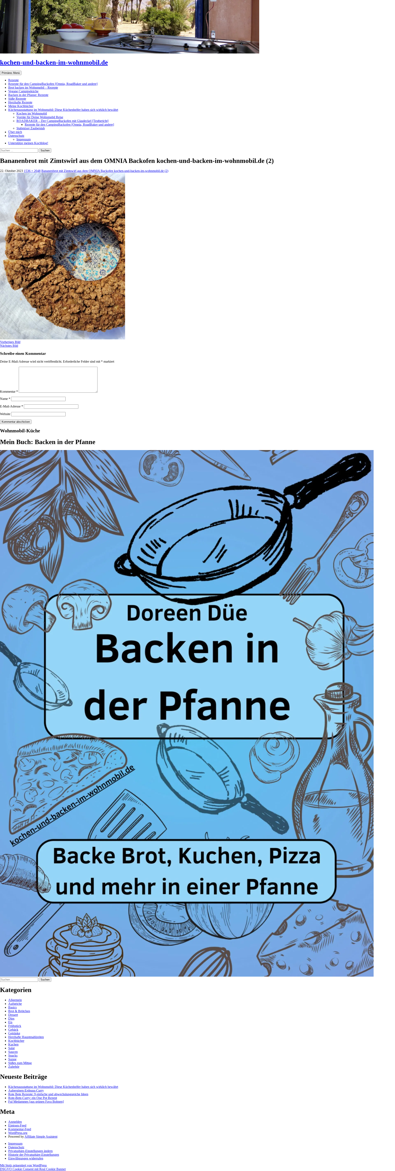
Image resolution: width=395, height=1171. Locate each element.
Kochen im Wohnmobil (31, 113)
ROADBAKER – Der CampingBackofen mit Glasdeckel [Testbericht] (62, 121)
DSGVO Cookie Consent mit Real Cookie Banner (33, 1169)
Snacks (12, 1055)
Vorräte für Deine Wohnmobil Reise (39, 117)
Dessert (13, 1015)
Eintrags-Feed (17, 1125)
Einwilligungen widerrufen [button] (25, 1158)
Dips (11, 1018)
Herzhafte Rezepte (20, 102)
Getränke (14, 1033)
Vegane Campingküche (23, 91)
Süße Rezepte (17, 98)
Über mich (15, 132)
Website (5, 414)
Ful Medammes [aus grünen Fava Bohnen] (36, 1101)
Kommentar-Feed (19, 1129)
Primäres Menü (11, 72)
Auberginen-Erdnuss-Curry (26, 1090)
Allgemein (15, 1000)
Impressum (23, 139)
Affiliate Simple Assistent (40, 1136)
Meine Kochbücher (20, 106)
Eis (10, 1022)
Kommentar (9, 391)
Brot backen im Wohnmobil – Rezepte (33, 87)
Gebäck (13, 1029)
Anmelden (15, 1121)
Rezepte (13, 80)
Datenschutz (16, 135)
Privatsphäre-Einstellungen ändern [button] (30, 1151)
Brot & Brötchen (19, 1011)
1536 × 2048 (32, 171)
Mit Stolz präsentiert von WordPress (23, 1165)
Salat (11, 1048)
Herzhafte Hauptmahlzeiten (26, 1037)
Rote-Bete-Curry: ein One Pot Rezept (32, 1098)
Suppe (12, 1059)
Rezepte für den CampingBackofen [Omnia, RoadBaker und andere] (53, 84)
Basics (12, 1007)
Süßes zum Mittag (20, 1063)
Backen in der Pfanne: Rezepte (28, 95)
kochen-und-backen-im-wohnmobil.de (54, 62)
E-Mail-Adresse (11, 406)
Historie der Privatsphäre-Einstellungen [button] (33, 1154)
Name (5, 398)
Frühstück (14, 1026)
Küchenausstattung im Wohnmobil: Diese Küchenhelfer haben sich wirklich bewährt (63, 109)
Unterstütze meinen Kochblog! (28, 143)
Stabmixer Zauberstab (30, 128)
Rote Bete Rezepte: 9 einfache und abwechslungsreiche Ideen (48, 1094)
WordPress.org (17, 1133)
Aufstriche (15, 1003)
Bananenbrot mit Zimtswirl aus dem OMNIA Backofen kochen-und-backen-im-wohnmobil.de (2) (104, 171)
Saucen (13, 1052)
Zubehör (13, 1066)
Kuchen (13, 1044)
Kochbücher (16, 1040)
